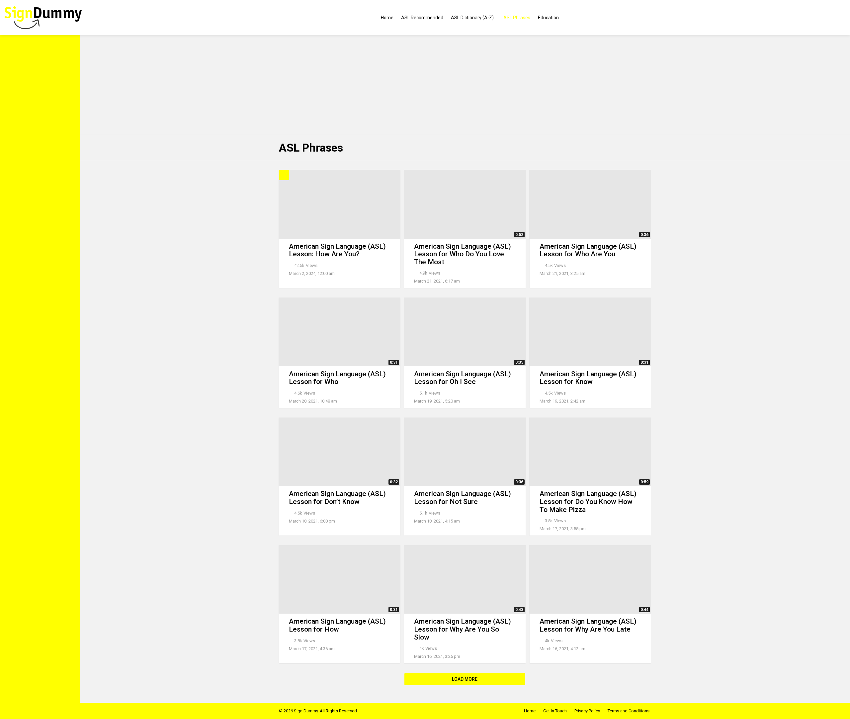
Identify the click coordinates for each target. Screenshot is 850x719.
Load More (464, 679)
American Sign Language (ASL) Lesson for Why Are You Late (588, 625)
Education (548, 17)
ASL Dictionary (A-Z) (472, 17)
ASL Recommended (422, 17)
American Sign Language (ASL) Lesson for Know (588, 378)
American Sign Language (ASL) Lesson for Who (337, 378)
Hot (284, 175)
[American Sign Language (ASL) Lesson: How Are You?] (339, 204)
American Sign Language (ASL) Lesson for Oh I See (462, 378)
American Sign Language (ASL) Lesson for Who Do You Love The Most (462, 254)
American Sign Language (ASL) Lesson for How (337, 625)
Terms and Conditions (628, 710)
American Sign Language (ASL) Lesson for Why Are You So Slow (462, 629)
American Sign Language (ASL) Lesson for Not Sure (462, 498)
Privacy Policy (587, 710)
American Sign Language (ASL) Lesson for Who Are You (588, 250)
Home (387, 17)
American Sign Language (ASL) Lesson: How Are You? (337, 250)
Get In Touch (555, 710)
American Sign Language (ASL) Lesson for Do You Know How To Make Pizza (588, 501)
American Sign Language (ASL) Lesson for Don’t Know (337, 498)
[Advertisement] (465, 84)
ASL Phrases (516, 17)
